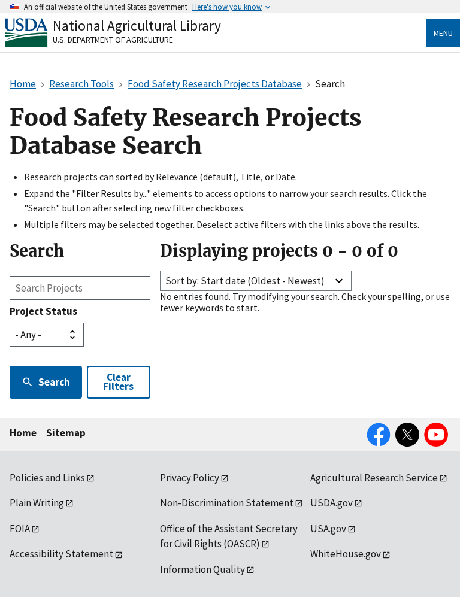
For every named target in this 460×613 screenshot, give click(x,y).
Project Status (43, 311)
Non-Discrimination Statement (226, 502)
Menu (443, 33)
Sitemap (66, 432)
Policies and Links (47, 477)
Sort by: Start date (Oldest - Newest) (245, 280)
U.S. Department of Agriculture (113, 39)
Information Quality (202, 569)
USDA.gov (331, 502)
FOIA (20, 528)
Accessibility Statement (61, 553)
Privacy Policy (189, 477)
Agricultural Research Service (374, 477)
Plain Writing (37, 502)
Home (23, 432)
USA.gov (328, 528)
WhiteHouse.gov (345, 553)
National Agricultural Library (137, 25)
